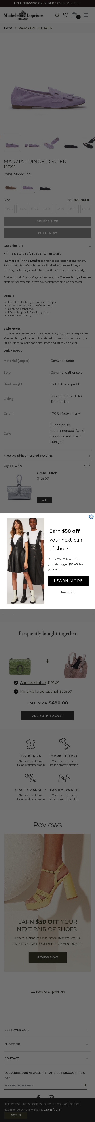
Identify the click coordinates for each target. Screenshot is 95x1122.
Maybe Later (68, 591)
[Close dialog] (91, 517)
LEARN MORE (68, 580)
